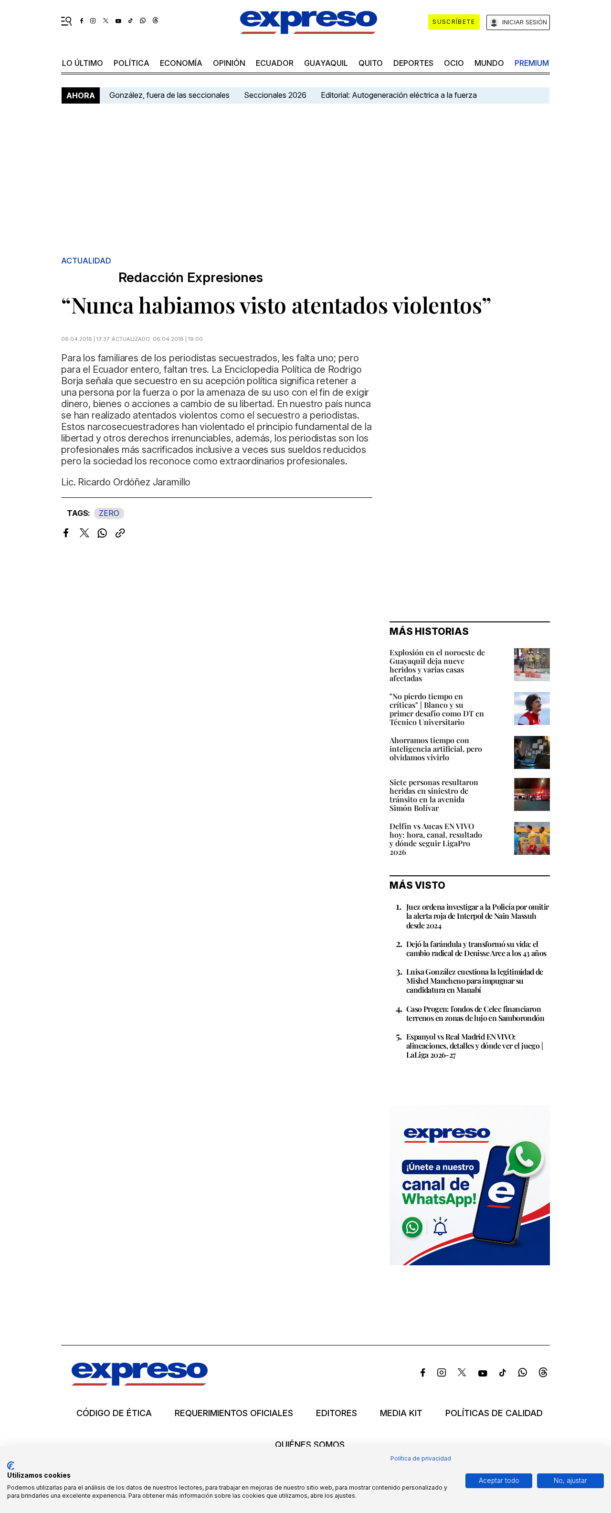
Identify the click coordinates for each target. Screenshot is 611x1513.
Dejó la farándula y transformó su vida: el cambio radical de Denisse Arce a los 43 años (476, 948)
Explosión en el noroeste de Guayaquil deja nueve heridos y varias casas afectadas (437, 665)
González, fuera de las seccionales (169, 95)
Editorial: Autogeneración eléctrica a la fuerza (399, 95)
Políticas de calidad (494, 1413)
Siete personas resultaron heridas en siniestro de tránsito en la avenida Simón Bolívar (434, 795)
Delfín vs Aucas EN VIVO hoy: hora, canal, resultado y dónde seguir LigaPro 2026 (436, 839)
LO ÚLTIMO (82, 63)
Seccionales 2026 (275, 95)
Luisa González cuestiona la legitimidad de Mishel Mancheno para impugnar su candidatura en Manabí (474, 981)
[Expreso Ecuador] (140, 1382)
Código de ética (114, 1413)
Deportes (413, 63)
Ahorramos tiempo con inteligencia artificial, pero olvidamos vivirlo (436, 748)
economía (181, 63)
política (131, 63)
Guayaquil (326, 63)
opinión (229, 63)
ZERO (109, 513)
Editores (336, 1413)
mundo (489, 63)
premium (532, 63)
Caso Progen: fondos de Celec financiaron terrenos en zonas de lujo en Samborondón (475, 1013)
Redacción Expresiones (190, 277)
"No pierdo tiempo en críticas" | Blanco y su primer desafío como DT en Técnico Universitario (437, 709)
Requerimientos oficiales (234, 1413)
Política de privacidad (420, 1458)
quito (370, 63)
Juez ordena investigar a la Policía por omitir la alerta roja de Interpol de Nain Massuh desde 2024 (477, 916)
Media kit (401, 1413)
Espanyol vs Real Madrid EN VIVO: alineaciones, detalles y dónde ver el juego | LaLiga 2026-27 (474, 1045)
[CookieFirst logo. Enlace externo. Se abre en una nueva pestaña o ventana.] (10, 1465)
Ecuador (275, 63)
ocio (454, 63)
